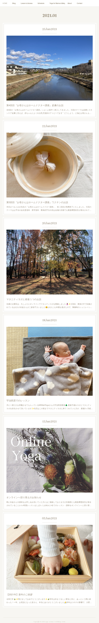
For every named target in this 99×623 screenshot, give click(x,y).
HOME (5, 3)
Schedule (41, 3)
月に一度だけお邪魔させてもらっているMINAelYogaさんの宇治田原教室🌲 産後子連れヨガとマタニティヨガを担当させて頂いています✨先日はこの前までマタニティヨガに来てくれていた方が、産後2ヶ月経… (49, 407)
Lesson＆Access (26, 3)
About (70, 3)
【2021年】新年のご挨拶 (19, 594)
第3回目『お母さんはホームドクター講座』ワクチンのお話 (37, 202)
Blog (14, 3)
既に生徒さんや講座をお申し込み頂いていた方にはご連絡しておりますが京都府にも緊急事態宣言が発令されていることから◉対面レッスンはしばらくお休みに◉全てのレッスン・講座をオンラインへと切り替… (48, 504)
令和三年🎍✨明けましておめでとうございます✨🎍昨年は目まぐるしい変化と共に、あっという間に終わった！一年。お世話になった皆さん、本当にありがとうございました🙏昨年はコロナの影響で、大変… (49, 600)
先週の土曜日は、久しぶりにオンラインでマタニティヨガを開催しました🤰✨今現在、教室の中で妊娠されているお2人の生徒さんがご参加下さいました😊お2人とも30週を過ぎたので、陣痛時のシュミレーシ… (49, 305)
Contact (79, 3)
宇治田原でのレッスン (18, 400)
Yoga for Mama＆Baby (57, 3)
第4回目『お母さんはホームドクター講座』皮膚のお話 (34, 105)
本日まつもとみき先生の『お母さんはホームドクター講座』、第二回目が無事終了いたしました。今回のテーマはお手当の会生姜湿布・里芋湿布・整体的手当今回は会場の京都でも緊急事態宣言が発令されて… (48, 208)
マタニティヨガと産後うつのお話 (23, 299)
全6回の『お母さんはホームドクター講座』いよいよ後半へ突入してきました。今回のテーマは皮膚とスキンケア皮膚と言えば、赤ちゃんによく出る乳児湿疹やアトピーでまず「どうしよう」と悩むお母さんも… (49, 111)
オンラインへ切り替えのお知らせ (23, 497)
